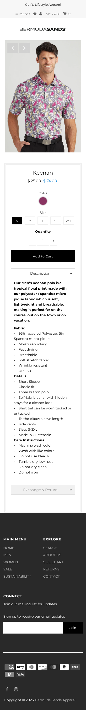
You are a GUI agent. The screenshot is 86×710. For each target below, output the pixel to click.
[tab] (43, 273)
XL (56, 221)
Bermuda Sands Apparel (55, 700)
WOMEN (10, 562)
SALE (7, 569)
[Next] (24, 48)
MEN (7, 555)
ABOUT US (52, 555)
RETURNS (51, 569)
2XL (69, 221)
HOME (8, 548)
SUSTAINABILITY (17, 576)
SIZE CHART (53, 562)
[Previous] (12, 48)
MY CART (58, 14)
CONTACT (51, 576)
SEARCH (50, 548)
